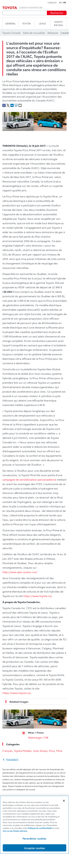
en (60, 2)
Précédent (12, 759)
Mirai (59, 750)
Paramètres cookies (34, 838)
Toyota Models (23, 750)
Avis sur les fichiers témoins (15, 830)
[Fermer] (63, 800)
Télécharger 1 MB (38, 737)
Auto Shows (40, 750)
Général (10, 23)
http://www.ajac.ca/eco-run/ (19, 572)
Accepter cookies (34, 848)
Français (7, 750)
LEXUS (42, 23)
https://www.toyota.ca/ (37, 596)
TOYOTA (26, 23)
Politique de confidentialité (40, 828)
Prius (52, 750)
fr (64, 2)
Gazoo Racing (58, 23)
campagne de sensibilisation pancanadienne (29, 479)
